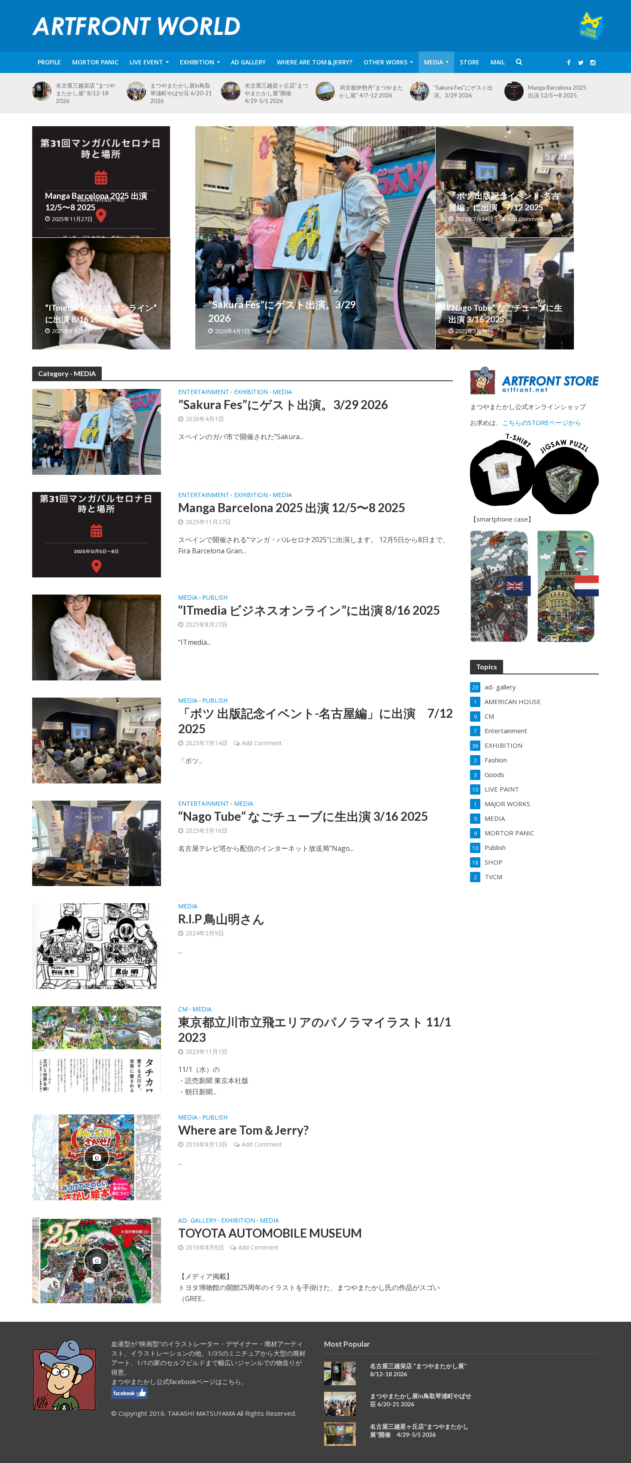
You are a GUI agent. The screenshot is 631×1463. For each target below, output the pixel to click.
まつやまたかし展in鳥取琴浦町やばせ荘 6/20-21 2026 (181, 93)
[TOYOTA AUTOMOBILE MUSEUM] (96, 1259)
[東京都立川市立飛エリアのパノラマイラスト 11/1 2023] (96, 1048)
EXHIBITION (197, 62)
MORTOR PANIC (95, 62)
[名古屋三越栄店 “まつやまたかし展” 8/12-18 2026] (44, 91)
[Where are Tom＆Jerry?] (96, 1156)
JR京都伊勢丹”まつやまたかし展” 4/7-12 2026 (371, 91)
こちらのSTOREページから (541, 422)
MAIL (498, 62)
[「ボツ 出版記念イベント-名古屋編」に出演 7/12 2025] (504, 181)
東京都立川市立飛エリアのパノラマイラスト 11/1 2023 (314, 1029)
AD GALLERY (248, 62)
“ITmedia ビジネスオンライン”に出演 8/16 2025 (101, 313)
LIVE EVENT (146, 62)
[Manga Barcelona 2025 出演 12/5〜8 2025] (516, 91)
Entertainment (203, 392)
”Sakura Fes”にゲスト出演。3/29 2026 (463, 91)
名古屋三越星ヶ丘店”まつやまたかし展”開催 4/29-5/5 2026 (276, 93)
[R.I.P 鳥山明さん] (96, 945)
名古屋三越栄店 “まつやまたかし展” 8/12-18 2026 (85, 93)
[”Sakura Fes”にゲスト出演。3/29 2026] (422, 91)
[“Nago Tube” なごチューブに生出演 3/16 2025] (505, 293)
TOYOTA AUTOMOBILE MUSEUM (270, 1233)
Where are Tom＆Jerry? (314, 62)
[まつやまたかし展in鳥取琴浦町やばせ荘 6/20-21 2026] (138, 91)
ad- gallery (197, 1220)
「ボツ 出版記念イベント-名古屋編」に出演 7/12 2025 (504, 201)
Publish (215, 598)
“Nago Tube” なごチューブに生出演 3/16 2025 (505, 313)
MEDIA (433, 62)
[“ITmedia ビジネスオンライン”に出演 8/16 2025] (101, 293)
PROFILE (49, 62)
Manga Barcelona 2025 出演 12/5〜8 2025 (557, 91)
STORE (469, 62)
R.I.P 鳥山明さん (221, 918)
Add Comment (525, 219)
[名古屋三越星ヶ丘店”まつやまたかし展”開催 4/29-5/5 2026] (233, 91)
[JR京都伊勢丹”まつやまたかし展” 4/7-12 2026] (327, 91)
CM (183, 1009)
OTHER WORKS (385, 62)
